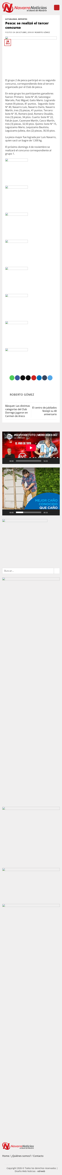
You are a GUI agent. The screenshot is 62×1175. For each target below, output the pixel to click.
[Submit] (57, 571)
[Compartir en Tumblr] (44, 377)
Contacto (38, 1156)
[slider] (28, 512)
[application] (31, 448)
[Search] (50, 8)
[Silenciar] (51, 460)
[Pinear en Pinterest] (33, 377)
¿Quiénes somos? (21, 1156)
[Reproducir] (6, 460)
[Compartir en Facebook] (17, 377)
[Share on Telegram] (50, 377)
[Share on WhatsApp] (11, 377)
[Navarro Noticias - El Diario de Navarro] (24, 7)
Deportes (22, 19)
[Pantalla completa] (56, 460)
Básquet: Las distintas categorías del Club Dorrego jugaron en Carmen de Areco (17, 411)
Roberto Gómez (42, 32)
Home (5, 1156)
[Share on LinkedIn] (39, 377)
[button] (56, 7)
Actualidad (11, 19)
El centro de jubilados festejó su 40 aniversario (44, 411)
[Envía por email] (28, 377)
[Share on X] (22, 377)
